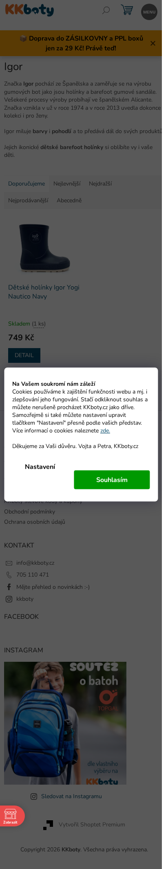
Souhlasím (112, 479)
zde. (105, 430)
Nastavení (40, 466)
